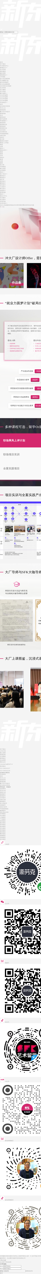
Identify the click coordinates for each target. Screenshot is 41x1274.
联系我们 (3, 758)
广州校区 (3, 819)
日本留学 (3, 798)
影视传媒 (3, 113)
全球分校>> (3, 203)
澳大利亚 (3, 168)
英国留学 (3, 796)
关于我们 (3, 64)
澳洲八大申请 (4, 143)
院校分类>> (3, 150)
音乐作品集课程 (5, 84)
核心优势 (3, 753)
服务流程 (3, 73)
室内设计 (3, 181)
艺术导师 (3, 69)
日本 (1, 155)
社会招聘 (3, 760)
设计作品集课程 (5, 78)
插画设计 (3, 177)
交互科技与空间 (5, 106)
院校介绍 (3, 792)
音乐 (1, 115)
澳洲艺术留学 (4, 141)
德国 (1, 163)
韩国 (1, 144)
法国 (1, 146)
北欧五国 (3, 799)
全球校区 (3, 813)
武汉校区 (3, 828)
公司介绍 (3, 751)
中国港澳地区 (4, 133)
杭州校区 (3, 826)
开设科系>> (3, 102)
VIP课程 (2, 77)
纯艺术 (2, 179)
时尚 (1, 104)
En (4, 207)
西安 (21, 205)
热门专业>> (3, 174)
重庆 (24, 205)
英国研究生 (3, 128)
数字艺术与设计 (5, 111)
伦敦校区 (3, 837)
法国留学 (3, 805)
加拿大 (2, 137)
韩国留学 (3, 801)
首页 (1, 62)
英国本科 (3, 126)
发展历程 (3, 754)
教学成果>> (3, 93)
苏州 (27, 205)
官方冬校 (3, 91)
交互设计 (3, 185)
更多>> (2, 148)
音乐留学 (3, 199)
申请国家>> (3, 121)
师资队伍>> (3, 67)
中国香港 (3, 166)
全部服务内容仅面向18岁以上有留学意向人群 (14, 1256)
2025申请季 (4, 97)
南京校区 (3, 823)
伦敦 (32, 205)
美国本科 (3, 122)
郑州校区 (3, 830)
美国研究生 (3, 124)
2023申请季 (4, 100)
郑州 (18, 205)
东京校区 (3, 839)
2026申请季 (4, 95)
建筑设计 (3, 183)
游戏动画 (3, 110)
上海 (4, 205)
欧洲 (1, 159)
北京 (1, 205)
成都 (7, 205)
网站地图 (3, 1260)
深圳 (10, 205)
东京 (29, 205)
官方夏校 (3, 89)
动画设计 (3, 190)
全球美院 (3, 170)
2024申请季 (4, 99)
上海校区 (3, 817)
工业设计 (3, 187)
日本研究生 (3, 132)
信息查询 (3, 788)
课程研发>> (3, 75)
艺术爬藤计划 (4, 80)
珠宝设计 (3, 188)
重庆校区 (3, 834)
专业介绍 (3, 790)
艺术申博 (3, 88)
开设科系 (3, 774)
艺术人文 (3, 108)
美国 (1, 152)
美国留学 (3, 794)
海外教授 (3, 71)
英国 (1, 154)
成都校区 (3, 835)
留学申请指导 (4, 82)
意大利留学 (3, 803)
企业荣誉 (3, 756)
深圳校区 (3, 821)
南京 (12, 205)
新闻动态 (3, 117)
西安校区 (3, 832)
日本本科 (3, 130)
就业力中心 (3, 196)
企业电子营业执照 (5, 1262)
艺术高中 (3, 198)
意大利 (2, 139)
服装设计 (3, 176)
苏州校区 (3, 824)
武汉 (15, 205)
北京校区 (3, 815)
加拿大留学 (3, 807)
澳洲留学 (3, 810)
